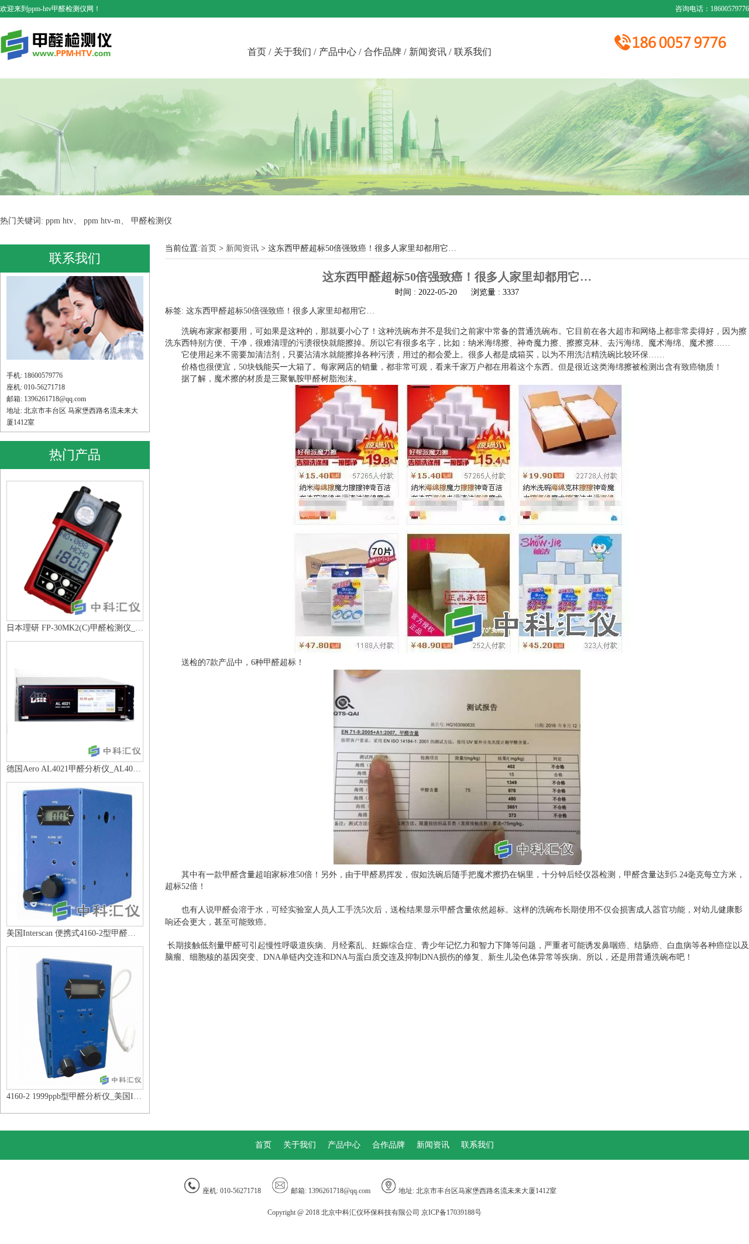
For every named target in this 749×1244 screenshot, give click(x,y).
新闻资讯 (430, 52)
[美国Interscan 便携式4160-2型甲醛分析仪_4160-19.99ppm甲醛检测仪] (75, 919)
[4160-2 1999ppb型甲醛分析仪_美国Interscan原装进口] (75, 1082)
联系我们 (473, 52)
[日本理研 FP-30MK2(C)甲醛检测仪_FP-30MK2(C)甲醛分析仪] (75, 613)
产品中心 (340, 52)
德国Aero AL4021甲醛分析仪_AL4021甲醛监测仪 (74, 768)
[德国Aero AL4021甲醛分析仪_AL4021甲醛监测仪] (75, 755)
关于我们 (295, 52)
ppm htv (59, 220)
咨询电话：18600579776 (712, 9)
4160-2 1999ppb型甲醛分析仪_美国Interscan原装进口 (74, 1096)
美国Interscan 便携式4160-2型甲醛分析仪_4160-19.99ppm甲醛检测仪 (74, 933)
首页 (259, 52)
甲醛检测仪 (151, 220)
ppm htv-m (102, 220)
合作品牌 (385, 52)
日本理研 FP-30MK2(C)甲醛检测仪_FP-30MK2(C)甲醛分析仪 (74, 627)
